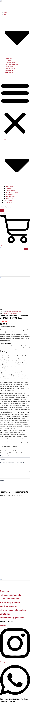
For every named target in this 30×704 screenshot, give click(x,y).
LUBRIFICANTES (10, 63)
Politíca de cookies (8, 606)
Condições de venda (9, 599)
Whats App (5, 614)
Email (2, 480)
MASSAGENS (9, 67)
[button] (15, 108)
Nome (2, 473)
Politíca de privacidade (10, 595)
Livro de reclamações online (13, 610)
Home (5, 12)
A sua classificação (7, 456)
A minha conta (8, 75)
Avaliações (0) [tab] (10, 326)
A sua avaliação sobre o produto (12, 463)
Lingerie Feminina (16, 311)
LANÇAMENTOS (8, 73)
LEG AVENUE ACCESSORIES (11, 313)
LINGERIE (8, 61)
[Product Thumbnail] (26, 249)
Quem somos (6, 591)
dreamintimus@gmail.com (12, 617)
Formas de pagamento (10, 602)
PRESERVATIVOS (10, 69)
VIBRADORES (9, 71)
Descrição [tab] (3, 326)
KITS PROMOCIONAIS (12, 65)
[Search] (2, 210)
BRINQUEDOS (9, 59)
